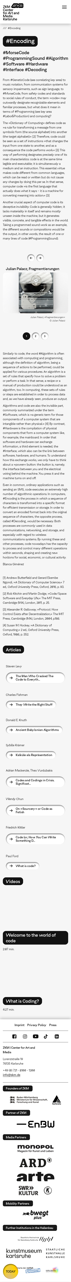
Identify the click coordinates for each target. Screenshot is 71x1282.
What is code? (26, 866)
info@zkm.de (11, 1074)
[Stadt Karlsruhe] (56, 1100)
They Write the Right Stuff (34, 704)
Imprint (19, 1025)
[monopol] (36, 1148)
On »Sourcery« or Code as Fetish (34, 810)
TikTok (46, 1036)
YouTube (35, 1036)
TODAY (11, 1271)
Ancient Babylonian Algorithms (37, 729)
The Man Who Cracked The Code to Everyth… (34, 677)
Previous (31, 258)
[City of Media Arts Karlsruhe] (52, 1270)
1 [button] (26, 336)
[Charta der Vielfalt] (26, 1270)
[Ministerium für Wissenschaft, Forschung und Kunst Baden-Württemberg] (29, 1099)
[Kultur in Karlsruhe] (47, 1190)
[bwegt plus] (35, 1215)
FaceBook (14, 1036)
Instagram (25, 1036)
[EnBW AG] (36, 1124)
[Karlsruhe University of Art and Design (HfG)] (36, 1239)
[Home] (16, 12)
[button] (35, 293)
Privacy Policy (36, 1025)
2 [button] (35, 336)
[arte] (36, 1176)
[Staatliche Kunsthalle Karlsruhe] (55, 1253)
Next (40, 258)
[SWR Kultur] (28, 1190)
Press (52, 1025)
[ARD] (36, 1162)
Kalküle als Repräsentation (34, 755)
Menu (64, 7)
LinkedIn (57, 1036)
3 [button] (44, 336)
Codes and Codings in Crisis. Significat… (35, 781)
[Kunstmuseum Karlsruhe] (23, 1253)
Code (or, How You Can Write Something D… (36, 838)
